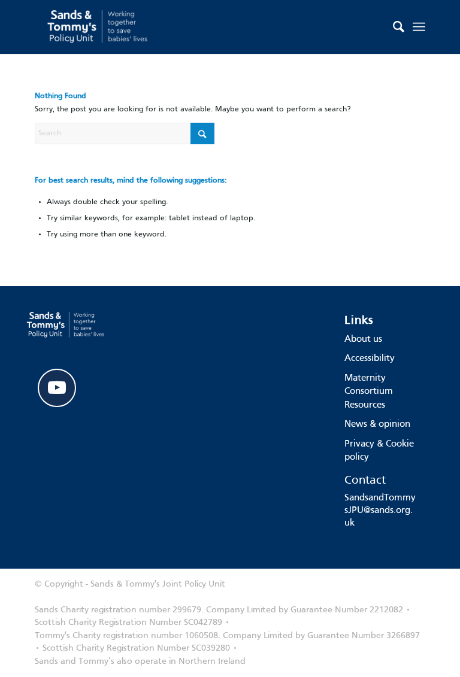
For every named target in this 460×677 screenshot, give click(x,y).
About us (363, 339)
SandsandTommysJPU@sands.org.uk (380, 511)
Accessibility (369, 358)
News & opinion (377, 424)
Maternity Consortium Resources (368, 392)
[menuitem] (392, 27)
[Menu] (419, 27)
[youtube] (57, 387)
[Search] (392, 27)
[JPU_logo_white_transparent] (98, 27)
